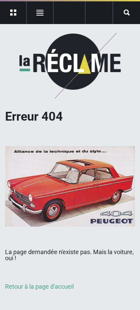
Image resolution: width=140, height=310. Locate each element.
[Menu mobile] (13, 12)
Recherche (126, 12)
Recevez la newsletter (99, 12)
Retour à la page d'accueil (39, 286)
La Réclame (70, 66)
